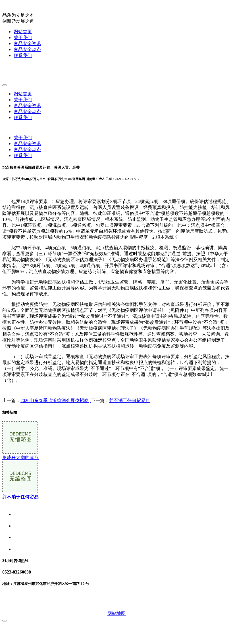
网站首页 (23, 31)
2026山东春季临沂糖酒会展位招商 (54, 400)
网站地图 (116, 613)
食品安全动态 (27, 49)
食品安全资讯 (27, 43)
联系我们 (23, 55)
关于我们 (23, 37)
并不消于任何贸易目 (129, 400)
